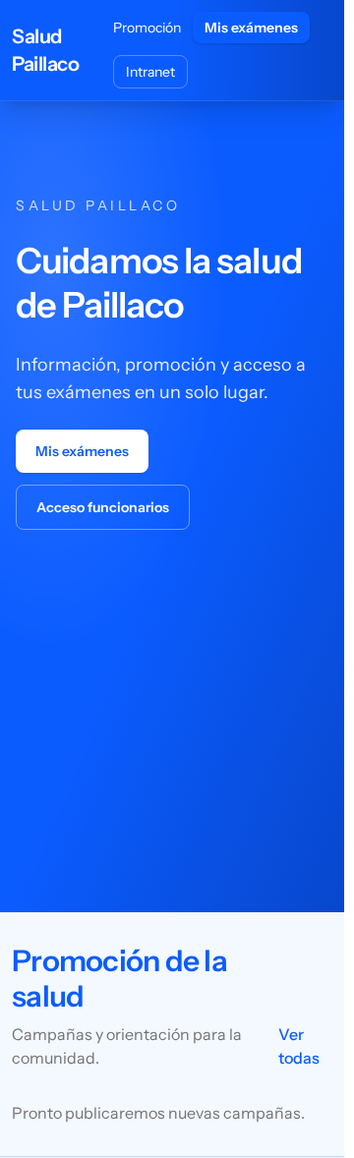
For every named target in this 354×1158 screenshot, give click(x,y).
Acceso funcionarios (102, 507)
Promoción (147, 27)
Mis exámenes (251, 27)
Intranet (150, 72)
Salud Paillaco (45, 50)
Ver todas (299, 1046)
